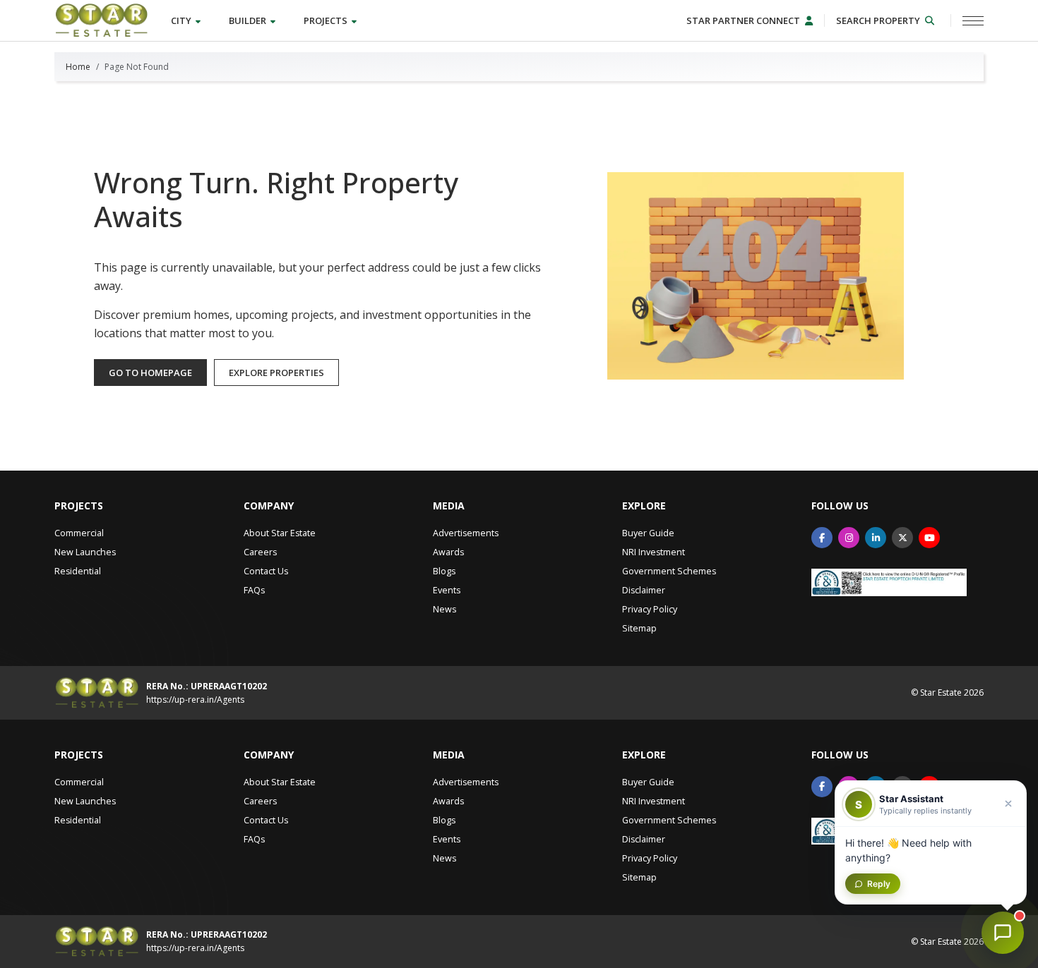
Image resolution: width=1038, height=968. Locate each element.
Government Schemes (669, 571)
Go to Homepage (150, 372)
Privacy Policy (649, 609)
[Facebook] (822, 538)
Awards (448, 552)
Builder (248, 20)
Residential (77, 571)
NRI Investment (653, 552)
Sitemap (639, 628)
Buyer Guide (648, 533)
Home (78, 67)
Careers (260, 552)
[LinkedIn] (875, 538)
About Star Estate (280, 533)
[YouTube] (929, 538)
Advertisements (466, 533)
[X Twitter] (902, 538)
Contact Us (266, 571)
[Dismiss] (1008, 803)
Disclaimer (643, 590)
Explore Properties (276, 372)
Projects (327, 20)
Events (446, 590)
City (182, 20)
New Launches (85, 552)
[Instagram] (848, 538)
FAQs (254, 590)
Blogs (444, 571)
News (444, 609)
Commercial (79, 533)
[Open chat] (1003, 933)
